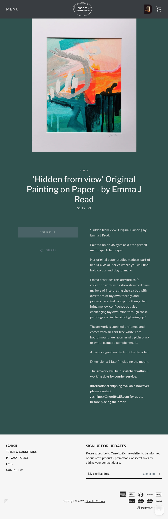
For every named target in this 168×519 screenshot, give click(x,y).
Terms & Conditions (21, 451)
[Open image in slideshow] (84, 85)
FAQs (9, 464)
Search (11, 445)
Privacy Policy (17, 457)
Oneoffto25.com (95, 501)
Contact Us (15, 470)
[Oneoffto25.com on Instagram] (6, 501)
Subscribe (150, 474)
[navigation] (12, 9)
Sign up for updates (106, 446)
